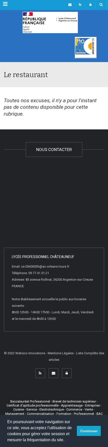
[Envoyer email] (53, 373)
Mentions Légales (61, 353)
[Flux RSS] (40, 373)
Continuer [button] (88, 431)
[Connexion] (67, 373)
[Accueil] (50, 24)
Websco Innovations (30, 353)
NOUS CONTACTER (54, 149)
